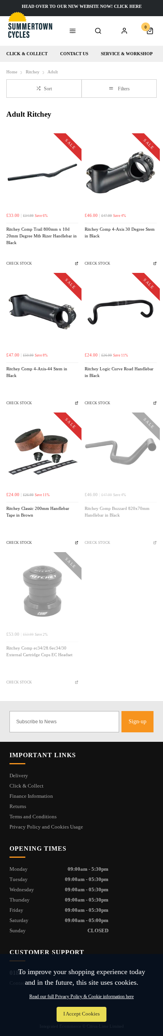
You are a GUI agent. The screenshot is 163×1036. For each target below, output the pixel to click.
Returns (17, 806)
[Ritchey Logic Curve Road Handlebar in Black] (121, 312)
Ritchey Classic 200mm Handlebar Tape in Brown (37, 511)
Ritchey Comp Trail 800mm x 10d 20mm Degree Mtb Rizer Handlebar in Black (41, 236)
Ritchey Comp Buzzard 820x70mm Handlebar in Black (117, 511)
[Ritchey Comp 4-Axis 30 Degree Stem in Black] (121, 172)
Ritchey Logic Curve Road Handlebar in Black (119, 372)
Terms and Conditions (33, 816)
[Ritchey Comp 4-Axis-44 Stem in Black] (42, 312)
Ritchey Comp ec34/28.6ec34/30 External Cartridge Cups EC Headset (39, 651)
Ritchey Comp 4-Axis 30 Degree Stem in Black (120, 232)
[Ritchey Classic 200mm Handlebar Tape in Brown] (42, 451)
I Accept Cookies (81, 1014)
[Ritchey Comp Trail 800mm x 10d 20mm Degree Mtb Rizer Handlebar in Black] (42, 172)
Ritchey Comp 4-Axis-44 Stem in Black (36, 372)
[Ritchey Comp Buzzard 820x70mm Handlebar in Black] (121, 451)
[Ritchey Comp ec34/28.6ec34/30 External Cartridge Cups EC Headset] (42, 591)
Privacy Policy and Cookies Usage (46, 827)
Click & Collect (26, 53)
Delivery (18, 775)
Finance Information (31, 796)
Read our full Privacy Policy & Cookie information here (81, 996)
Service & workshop (127, 53)
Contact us (74, 53)
